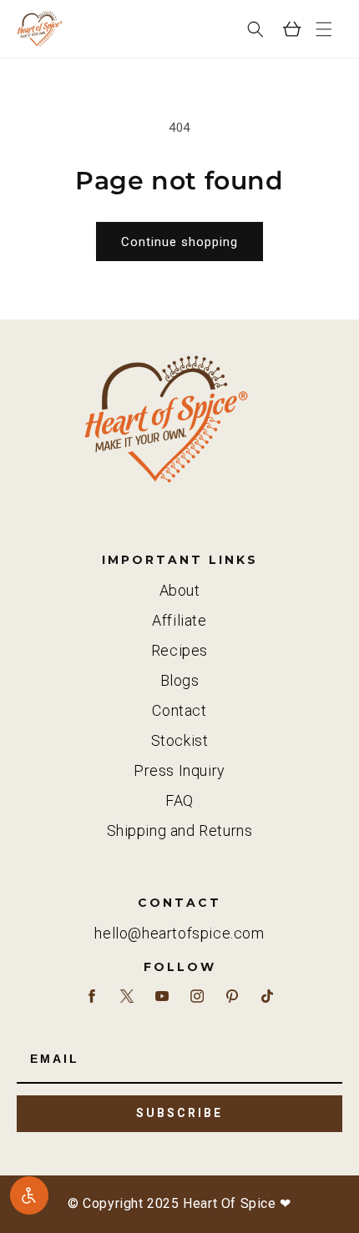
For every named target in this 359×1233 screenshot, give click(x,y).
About (179, 590)
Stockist (180, 740)
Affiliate (179, 620)
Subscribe (179, 1113)
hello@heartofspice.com (179, 933)
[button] (324, 29)
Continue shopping (179, 241)
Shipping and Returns (180, 830)
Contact (179, 710)
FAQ (179, 800)
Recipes (179, 650)
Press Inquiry (179, 770)
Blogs (180, 680)
